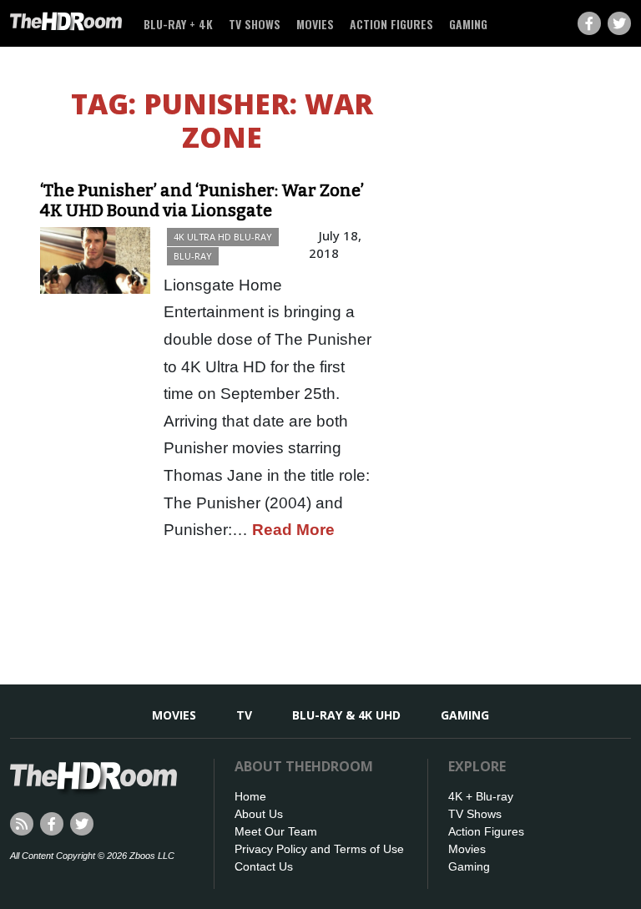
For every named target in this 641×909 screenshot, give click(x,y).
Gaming (468, 24)
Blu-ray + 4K (178, 24)
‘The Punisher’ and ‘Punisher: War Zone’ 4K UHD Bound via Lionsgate (202, 200)
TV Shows (254, 24)
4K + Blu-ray (480, 796)
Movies (315, 24)
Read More (293, 529)
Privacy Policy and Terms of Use (319, 849)
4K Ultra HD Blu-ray (223, 236)
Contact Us (264, 866)
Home (250, 796)
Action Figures (391, 24)
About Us (259, 814)
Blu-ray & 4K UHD (346, 715)
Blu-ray (193, 256)
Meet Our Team (276, 831)
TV (244, 715)
